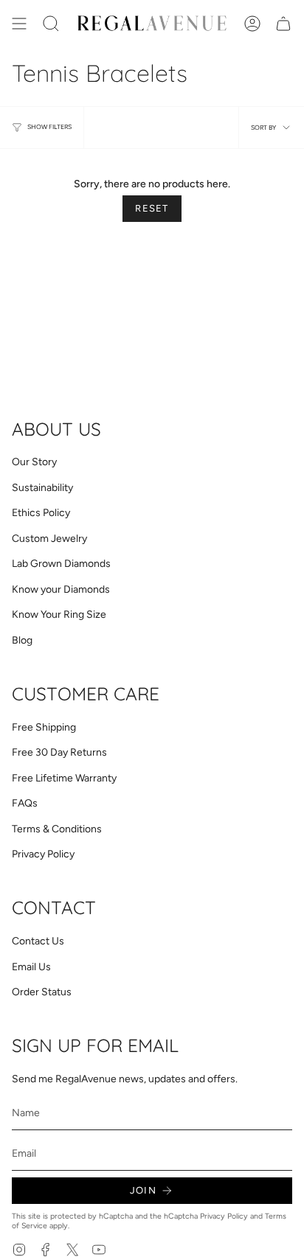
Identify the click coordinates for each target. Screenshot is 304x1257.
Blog (22, 640)
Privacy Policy (43, 854)
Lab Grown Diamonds (61, 563)
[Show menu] (19, 24)
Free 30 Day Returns (59, 752)
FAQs (25, 803)
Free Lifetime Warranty (64, 778)
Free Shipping (44, 727)
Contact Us (38, 941)
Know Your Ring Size (59, 614)
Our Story (34, 462)
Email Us (31, 967)
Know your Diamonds (61, 589)
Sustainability (42, 487)
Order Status (42, 992)
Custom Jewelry (49, 538)
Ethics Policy (41, 512)
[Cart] (283, 24)
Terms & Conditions (57, 829)
